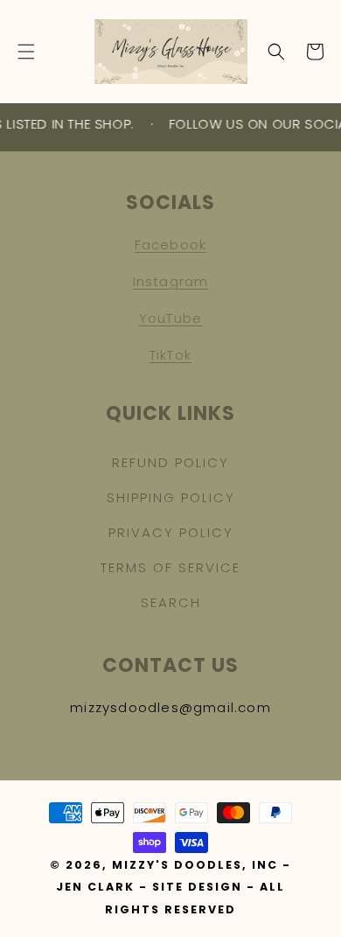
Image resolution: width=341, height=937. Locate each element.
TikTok (170, 355)
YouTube (170, 318)
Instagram (171, 281)
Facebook (171, 244)
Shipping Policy (171, 497)
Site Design (197, 886)
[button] (26, 51)
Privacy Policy (170, 532)
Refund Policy (170, 462)
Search (171, 602)
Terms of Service (170, 567)
